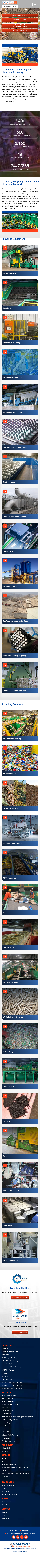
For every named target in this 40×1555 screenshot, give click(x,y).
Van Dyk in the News (8, 1485)
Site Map (24, 1551)
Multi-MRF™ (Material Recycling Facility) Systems (17, 1417)
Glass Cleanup (6, 1426)
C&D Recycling (6, 1413)
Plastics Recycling (7, 1398)
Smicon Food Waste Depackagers (12, 1367)
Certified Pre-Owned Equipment (12, 1388)
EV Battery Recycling (8, 1441)
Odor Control (6, 1438)
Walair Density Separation (10, 1364)
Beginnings (5, 1515)
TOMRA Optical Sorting (9, 1358)
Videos (4, 1488)
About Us (4, 1512)
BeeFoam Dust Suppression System (13, 1382)
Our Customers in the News (10, 1494)
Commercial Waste (7, 1410)
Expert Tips (5, 1491)
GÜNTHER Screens (8, 1370)
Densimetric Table (7, 1379)
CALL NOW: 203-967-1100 (9, 6)
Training (4, 1470)
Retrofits (4, 1504)
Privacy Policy (17, 1551)
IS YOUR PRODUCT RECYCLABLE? (20, 20)
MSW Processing (7, 1407)
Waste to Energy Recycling (10, 1420)
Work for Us (5, 1518)
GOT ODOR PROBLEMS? (20, 30)
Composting (5, 1429)
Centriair (4, 1373)
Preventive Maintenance (9, 1464)
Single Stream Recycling (9, 1395)
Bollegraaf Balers (20, 15)
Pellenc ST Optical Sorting (10, 1361)
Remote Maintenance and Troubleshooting (15, 1467)
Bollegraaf (5, 1349)
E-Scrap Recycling (7, 1423)
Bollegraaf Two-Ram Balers (10, 1352)
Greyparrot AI (6, 1376)
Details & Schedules (20, 1297)
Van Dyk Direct (6, 1476)
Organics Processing (8, 1401)
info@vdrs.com (26, 1530)
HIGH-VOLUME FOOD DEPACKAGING (20, 25)
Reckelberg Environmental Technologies (14, 1385)
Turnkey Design (6, 1501)
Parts (3, 1461)
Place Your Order (20, 1332)
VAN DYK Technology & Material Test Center (16, 1473)
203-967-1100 (13, 1530)
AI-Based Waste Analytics (10, 1435)
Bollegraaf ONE (6, 1448)
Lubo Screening (6, 1355)
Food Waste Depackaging (10, 1404)
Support (4, 1458)
